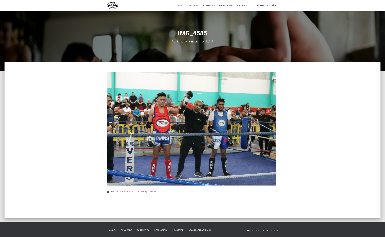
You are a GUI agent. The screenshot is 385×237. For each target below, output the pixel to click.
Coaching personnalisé (263, 6)
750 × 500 (141, 191)
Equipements (209, 6)
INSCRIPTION (242, 6)
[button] (275, 6)
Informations (225, 6)
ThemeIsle (273, 230)
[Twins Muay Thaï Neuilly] (112, 5)
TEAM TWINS (193, 6)
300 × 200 (130, 191)
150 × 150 (120, 191)
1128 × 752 (152, 191)
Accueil (179, 6)
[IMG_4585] (191, 129)
